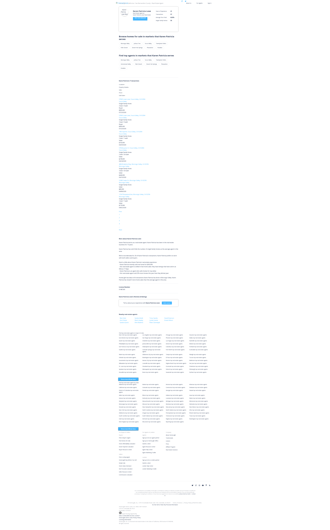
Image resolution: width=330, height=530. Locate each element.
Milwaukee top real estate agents (128, 363)
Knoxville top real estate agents (127, 372)
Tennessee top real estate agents (175, 416)
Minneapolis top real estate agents (152, 369)
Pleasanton (150, 47)
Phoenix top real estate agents (174, 338)
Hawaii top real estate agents (197, 390)
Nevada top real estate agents (127, 407)
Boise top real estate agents (150, 372)
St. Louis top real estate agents (127, 366)
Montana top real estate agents (175, 404)
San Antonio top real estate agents (128, 338)
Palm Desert (124, 47)
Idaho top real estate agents (127, 395)
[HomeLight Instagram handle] (199, 485)
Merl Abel (123, 318)
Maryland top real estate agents (128, 401)
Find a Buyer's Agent (124, 438)
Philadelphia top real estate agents (128, 344)
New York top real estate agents (128, 335)
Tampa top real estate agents (174, 354)
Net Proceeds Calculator (126, 469)
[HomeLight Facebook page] (196, 485)
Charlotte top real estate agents (151, 341)
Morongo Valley (125, 43)
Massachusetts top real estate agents (152, 401)
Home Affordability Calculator (127, 444)
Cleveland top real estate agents (151, 366)
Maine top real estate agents (197, 398)
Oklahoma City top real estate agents (152, 354)
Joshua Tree (137, 43)
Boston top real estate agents (174, 360)
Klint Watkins (139, 322)
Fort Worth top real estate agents (175, 349)
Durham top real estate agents (198, 372)
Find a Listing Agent (124, 457)
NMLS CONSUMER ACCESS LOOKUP (129, 516)
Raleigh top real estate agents (197, 354)
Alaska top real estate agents (150, 384)
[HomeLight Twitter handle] (192, 485)
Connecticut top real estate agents (175, 387)
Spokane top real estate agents (127, 369)
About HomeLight (171, 435)
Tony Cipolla (153, 318)
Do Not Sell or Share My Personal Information (165, 505)
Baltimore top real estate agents (198, 360)
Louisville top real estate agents (151, 363)
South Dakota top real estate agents (152, 416)
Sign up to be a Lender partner (150, 460)
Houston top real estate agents (198, 335)
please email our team (184, 494)
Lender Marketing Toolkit (149, 469)
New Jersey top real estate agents (175, 407)
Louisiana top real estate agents (175, 398)
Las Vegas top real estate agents (175, 341)
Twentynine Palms (161, 43)
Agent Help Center (147, 449)
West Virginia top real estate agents (129, 422)
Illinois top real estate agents (150, 395)
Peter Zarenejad (154, 322)
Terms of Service (177, 503)
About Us (188, 3)
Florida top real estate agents (150, 390)
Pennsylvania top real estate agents (176, 413)
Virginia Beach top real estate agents (176, 363)
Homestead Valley (126, 64)
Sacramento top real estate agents (128, 360)
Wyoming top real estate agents (175, 422)
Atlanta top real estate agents (197, 344)
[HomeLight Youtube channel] (202, 485)
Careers (168, 441)
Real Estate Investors (172, 450)
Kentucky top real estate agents (151, 398)
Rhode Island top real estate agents (199, 413)
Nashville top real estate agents (198, 341)
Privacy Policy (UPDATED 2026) (193, 503)
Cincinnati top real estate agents (175, 366)
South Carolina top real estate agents (129, 416)
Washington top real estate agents (152, 357)
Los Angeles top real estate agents (152, 335)
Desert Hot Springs (137, 47)
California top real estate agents (128, 387)
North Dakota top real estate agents (176, 410)
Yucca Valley (148, 43)
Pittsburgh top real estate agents (198, 369)
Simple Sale (122, 463)
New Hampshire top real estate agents (153, 407)
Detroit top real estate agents (174, 369)
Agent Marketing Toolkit (149, 452)
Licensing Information (125, 519)
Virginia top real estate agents (174, 419)
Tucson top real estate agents (197, 357)
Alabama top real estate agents (127, 384)
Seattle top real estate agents (127, 349)
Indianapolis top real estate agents (152, 346)
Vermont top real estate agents (151, 419)
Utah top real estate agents (126, 419)
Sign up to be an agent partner (150, 438)
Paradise (159, 47)
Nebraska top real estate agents (198, 404)
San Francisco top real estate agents (129, 346)
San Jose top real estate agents (198, 363)
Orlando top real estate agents (127, 357)
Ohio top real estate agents (197, 410)
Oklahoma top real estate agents (128, 413)
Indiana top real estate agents (174, 395)
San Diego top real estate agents (151, 338)
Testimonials (169, 438)
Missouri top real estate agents (151, 404)
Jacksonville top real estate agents (151, 344)
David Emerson (169, 318)
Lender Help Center (147, 466)
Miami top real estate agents (127, 354)
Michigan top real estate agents (174, 401)
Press (167, 444)
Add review (166, 303)
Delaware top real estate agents (198, 387)
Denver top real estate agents (174, 344)
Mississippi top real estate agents (128, 404)
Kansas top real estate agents (127, 398)
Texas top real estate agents (197, 416)
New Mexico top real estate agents (199, 407)
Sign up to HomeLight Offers (150, 441)
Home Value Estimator (125, 466)
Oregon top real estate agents (150, 413)
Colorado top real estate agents (151, 387)
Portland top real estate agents (198, 346)
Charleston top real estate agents (198, 366)
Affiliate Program (170, 447)
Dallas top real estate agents (197, 338)
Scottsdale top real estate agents (198, 349)
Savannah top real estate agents (175, 372)
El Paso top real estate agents (174, 357)
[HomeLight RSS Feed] (209, 485)
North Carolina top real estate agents (152, 410)
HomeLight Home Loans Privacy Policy (130, 517)
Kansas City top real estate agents (151, 360)
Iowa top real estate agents (197, 395)
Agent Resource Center (148, 447)
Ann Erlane (123, 320)
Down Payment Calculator (126, 447)
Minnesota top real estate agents (198, 401)
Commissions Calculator (125, 475)
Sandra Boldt (139, 318)
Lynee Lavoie (153, 320)
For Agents (199, 3)
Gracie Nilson (168, 320)
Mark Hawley (139, 320)
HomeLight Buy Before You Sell (128, 460)
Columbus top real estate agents (175, 346)
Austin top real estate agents (127, 341)
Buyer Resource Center (125, 449)
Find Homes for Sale (124, 441)
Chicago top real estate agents (174, 335)
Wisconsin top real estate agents (151, 422)
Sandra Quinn (124, 322)
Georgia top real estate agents (174, 390)
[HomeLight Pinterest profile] (206, 485)
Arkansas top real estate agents (198, 384)
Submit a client (146, 444)
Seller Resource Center (125, 472)
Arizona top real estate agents (174, 384)
